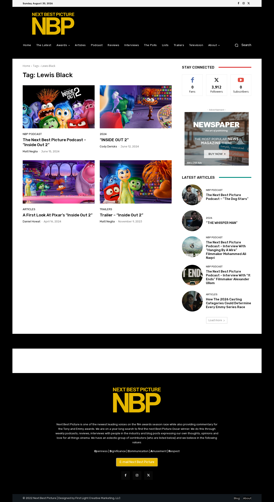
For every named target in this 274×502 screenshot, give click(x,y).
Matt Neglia (30, 151)
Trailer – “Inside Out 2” (121, 215)
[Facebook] (238, 3)
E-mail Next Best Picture (137, 462)
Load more (215, 320)
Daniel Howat (31, 221)
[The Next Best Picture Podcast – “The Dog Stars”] (192, 194)
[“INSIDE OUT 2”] (136, 107)
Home (26, 66)
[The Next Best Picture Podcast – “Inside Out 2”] (59, 107)
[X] (248, 3)
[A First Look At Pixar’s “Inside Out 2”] (59, 182)
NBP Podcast (32, 134)
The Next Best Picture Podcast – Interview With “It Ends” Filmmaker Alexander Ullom (228, 277)
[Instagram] (243, 3)
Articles (29, 209)
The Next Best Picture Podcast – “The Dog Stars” (227, 197)
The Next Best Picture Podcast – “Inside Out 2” (54, 142)
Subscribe (241, 77)
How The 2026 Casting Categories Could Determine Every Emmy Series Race (228, 303)
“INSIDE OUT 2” (114, 139)
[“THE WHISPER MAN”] (192, 220)
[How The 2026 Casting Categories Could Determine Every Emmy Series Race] (192, 301)
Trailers (106, 209)
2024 (103, 134)
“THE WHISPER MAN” (222, 223)
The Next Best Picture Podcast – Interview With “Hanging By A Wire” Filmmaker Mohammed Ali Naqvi (226, 250)
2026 (209, 218)
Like (192, 77)
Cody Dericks (108, 146)
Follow (217, 77)
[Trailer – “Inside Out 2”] (136, 182)
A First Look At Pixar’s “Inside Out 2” (57, 215)
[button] (241, 45)
